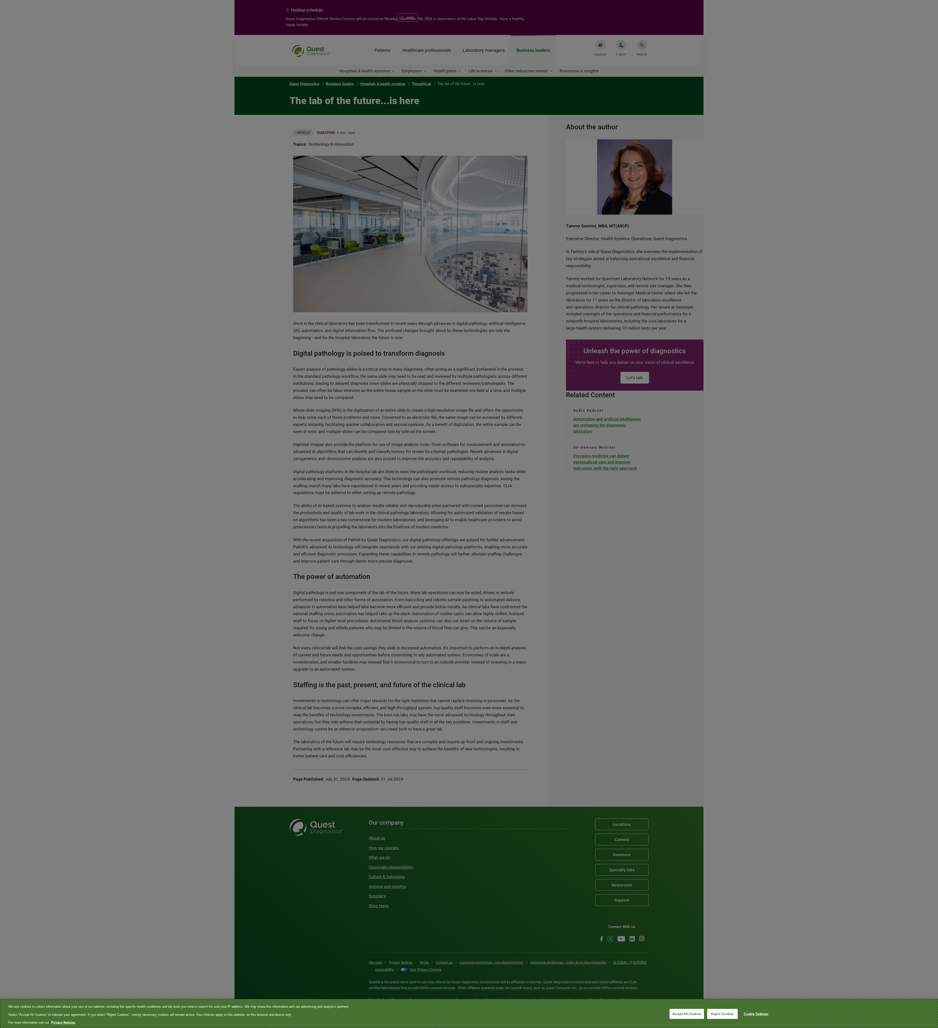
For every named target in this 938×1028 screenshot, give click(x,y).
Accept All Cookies (686, 1014)
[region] (469, 1013)
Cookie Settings (756, 1014)
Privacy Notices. (63, 1022)
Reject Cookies (722, 1014)
